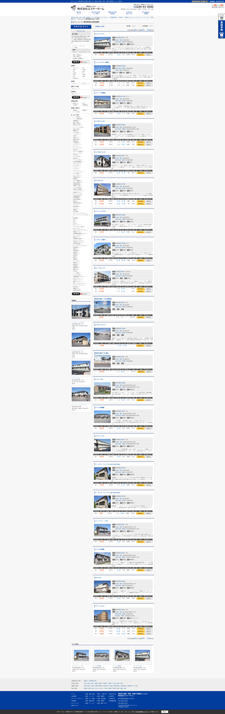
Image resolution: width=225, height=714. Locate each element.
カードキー (76, 146)
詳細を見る (140, 54)
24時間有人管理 (78, 238)
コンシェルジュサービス (80, 245)
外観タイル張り (78, 185)
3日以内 (75, 105)
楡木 (118, 688)
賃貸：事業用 (100, 696)
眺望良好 (76, 141)
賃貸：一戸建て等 (102, 694)
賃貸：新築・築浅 (90, 694)
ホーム (73, 694)
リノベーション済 (78, 127)
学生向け (76, 154)
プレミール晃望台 (100, 92)
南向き (75, 257)
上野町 (124, 96)
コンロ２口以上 (78, 187)
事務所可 (76, 130)
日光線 (117, 40)
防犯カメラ (76, 237)
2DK (84, 71)
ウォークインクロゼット (80, 213)
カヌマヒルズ (99, 180)
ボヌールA (98, 577)
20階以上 (76, 254)
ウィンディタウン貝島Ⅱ (102, 62)
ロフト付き (76, 165)
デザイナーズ (77, 125)
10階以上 (76, 252)
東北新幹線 (116, 685)
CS (74, 219)
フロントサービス (78, 240)
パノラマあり (76, 112)
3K (83, 73)
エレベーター (77, 175)
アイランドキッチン (79, 285)
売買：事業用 (100, 700)
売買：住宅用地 (101, 698)
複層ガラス (76, 288)
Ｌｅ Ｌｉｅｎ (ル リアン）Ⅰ (80, 404)
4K (74, 76)
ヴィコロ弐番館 (99, 549)
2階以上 (76, 249)
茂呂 (92, 683)
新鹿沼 (124, 41)
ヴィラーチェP (99, 34)
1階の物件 (76, 250)
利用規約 (74, 700)
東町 (123, 271)
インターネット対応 (79, 226)
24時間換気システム (79, 276)
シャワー (76, 204)
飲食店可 (76, 264)
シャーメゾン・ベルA (101, 521)
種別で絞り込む (81, 31)
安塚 (106, 688)
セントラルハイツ (100, 268)
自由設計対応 (77, 290)
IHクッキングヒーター (79, 283)
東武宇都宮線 (98, 685)
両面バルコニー (78, 281)
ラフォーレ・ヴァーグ (78, 350)
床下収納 (76, 211)
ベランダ (76, 168)
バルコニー (76, 170)
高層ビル (76, 262)
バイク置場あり (78, 180)
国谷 (125, 688)
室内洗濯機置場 (78, 161)
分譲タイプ (76, 137)
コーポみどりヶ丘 (100, 152)
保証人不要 (76, 129)
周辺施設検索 (112, 700)
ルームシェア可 (78, 153)
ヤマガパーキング (100, 325)
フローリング (77, 163)
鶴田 (121, 688)
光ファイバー (77, 225)
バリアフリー (77, 134)
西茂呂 (100, 683)
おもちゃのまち (99, 688)
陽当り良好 (76, 122)
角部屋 (75, 259)
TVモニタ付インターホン (80, 230)
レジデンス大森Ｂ (100, 239)
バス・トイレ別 (78, 194)
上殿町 (96, 683)
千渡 (85, 683)
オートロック (77, 228)
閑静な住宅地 (77, 124)
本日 (84, 103)
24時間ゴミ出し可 (78, 242)
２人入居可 (76, 132)
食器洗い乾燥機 (78, 189)
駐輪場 (75, 179)
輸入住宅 (76, 286)
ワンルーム (76, 68)
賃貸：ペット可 (90, 696)
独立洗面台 (76, 206)
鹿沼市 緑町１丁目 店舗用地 (103, 299)
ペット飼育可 (77, 117)
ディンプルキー (78, 235)
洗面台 (75, 201)
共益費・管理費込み (78, 58)
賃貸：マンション (90, 703)
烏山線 (110, 685)
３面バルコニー (78, 279)
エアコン (76, 208)
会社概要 (74, 696)
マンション (82, 46)
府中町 (124, 496)
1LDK (84, 69)
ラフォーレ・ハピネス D (78, 322)
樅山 (93, 688)
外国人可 (76, 149)
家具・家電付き (78, 182)
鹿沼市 (120, 37)
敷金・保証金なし (77, 55)
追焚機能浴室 (77, 196)
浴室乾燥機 (76, 197)
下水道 (75, 271)
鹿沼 (121, 40)
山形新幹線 (123, 685)
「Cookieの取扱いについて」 (142, 711)
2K (74, 71)
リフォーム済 (77, 274)
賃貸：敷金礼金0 (90, 700)
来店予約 (111, 696)
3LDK (84, 74)
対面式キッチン (78, 192)
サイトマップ (75, 703)
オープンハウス (78, 148)
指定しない (76, 103)
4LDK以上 (75, 78)
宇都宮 (122, 615)
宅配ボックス (77, 231)
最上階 (75, 255)
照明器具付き (77, 177)
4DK (84, 76)
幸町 (121, 683)
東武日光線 (118, 41)
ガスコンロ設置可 (78, 151)
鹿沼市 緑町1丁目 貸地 (101, 353)
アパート (75, 46)
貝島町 (124, 66)
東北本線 (117, 615)
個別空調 (76, 267)
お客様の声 (112, 698)
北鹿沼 (109, 688)
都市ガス (76, 269)
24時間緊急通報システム (80, 233)
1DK (74, 69)
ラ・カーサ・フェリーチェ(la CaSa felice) (107, 464)
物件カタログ (75, 705)
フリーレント (77, 144)
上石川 (114, 683)
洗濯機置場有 (77, 184)
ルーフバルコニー (78, 172)
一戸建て (75, 47)
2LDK (74, 73)
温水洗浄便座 (77, 199)
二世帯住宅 (76, 142)
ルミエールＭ (99, 379)
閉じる (164, 711)
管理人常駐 (76, 139)
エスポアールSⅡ (100, 121)
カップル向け (77, 156)
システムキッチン (78, 191)
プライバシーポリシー (77, 698)
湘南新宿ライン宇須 (132, 685)
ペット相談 (76, 273)
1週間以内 (85, 105)
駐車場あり (76, 247)
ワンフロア (76, 261)
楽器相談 (76, 120)
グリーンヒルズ (99, 606)
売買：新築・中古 (102, 703)
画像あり (75, 110)
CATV (75, 223)
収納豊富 (76, 218)
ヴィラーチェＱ (99, 436)
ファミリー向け (78, 160)
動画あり (85, 110)
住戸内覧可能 (77, 243)
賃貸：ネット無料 (90, 698)
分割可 (75, 136)
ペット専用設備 (78, 118)
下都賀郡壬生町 (93, 680)
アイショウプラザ (100, 211)
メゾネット (76, 167)
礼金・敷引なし (77, 56)
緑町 (123, 37)
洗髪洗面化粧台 (78, 203)
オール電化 (76, 173)
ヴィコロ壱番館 (99, 407)
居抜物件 (76, 266)
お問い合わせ (112, 694)
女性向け (76, 158)
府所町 (124, 467)
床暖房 (75, 209)
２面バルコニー (78, 278)
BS (74, 221)
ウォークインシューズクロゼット (81, 215)
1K (83, 68)
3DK (74, 74)
